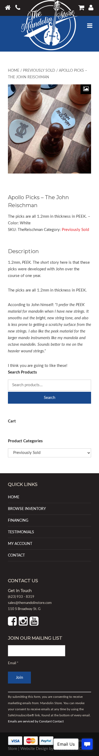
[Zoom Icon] (86, 89)
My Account (20, 544)
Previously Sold (39, 70)
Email (13, 663)
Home (13, 70)
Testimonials (21, 532)
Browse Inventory (27, 509)
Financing (18, 520)
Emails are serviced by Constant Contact (36, 721)
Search (49, 398)
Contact (16, 555)
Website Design (34, 749)
